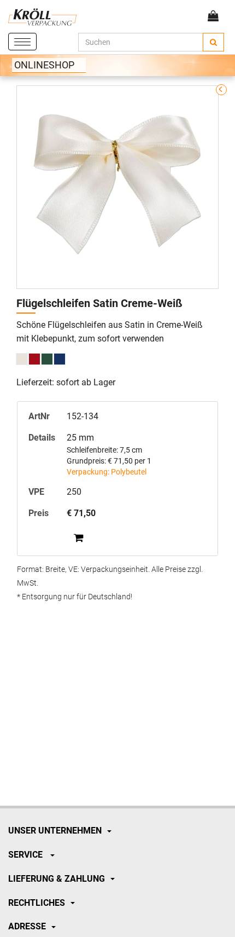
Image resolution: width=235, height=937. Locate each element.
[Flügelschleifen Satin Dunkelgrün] (47, 359)
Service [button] (26, 854)
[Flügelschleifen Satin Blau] (59, 359)
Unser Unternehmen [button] (55, 830)
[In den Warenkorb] (78, 537)
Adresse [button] (27, 926)
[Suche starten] (213, 42)
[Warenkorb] (213, 16)
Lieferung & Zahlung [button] (56, 879)
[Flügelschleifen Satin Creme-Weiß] (21, 359)
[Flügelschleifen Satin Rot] (34, 359)
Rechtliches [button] (36, 903)
